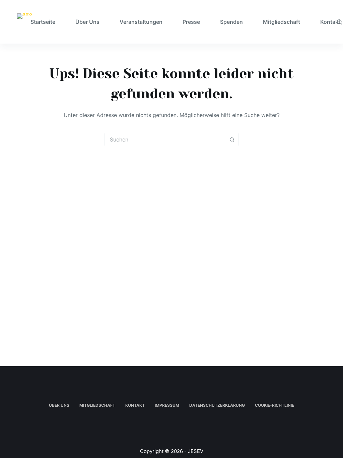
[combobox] (165, 139)
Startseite (42, 21)
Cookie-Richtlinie (274, 405)
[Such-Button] (231, 139)
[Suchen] (339, 21)
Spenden (231, 21)
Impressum (167, 405)
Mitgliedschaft (281, 21)
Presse (191, 21)
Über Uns (87, 21)
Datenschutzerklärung (217, 405)
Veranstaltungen (141, 21)
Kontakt (135, 405)
